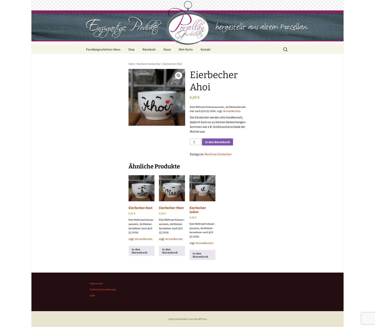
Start (131, 64)
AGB (92, 295)
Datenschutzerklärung (103, 289)
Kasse (167, 49)
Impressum (96, 283)
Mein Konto (186, 49)
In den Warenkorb (217, 142)
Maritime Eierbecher (149, 64)
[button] (178, 75)
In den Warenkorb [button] (139, 250)
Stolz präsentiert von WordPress (187, 319)
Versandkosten (232, 111)
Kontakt (206, 49)
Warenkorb (149, 49)
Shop (131, 49)
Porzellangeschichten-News (103, 49)
